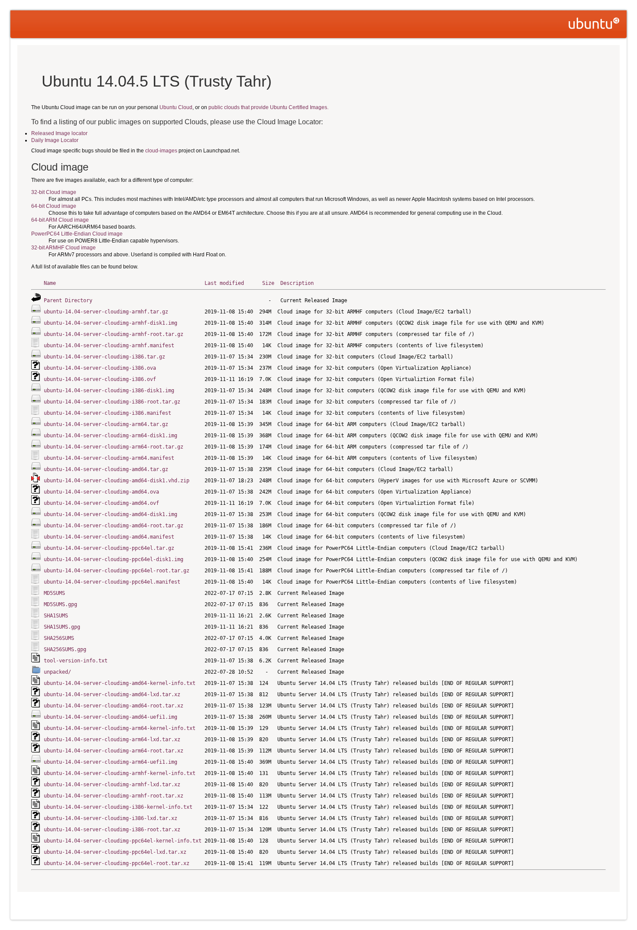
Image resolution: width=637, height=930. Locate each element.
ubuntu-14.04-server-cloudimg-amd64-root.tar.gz (113, 526)
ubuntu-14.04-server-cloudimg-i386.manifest (107, 413)
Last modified (224, 283)
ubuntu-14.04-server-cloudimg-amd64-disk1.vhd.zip (116, 481)
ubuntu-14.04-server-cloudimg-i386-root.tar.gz (112, 402)
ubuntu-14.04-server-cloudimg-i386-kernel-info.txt (118, 807)
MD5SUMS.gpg (60, 604)
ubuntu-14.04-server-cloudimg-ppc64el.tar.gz (109, 548)
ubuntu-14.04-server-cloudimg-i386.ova (100, 368)
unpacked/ (57, 672)
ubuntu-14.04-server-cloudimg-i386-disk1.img (109, 391)
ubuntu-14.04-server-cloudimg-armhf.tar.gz (106, 312)
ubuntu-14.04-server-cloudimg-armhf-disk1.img (110, 323)
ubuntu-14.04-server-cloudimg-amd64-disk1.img (110, 514)
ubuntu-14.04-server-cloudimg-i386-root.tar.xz (112, 830)
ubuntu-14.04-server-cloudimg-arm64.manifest (109, 458)
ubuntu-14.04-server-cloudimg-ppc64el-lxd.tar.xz (115, 852)
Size (268, 283)
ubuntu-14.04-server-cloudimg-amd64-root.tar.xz (113, 706)
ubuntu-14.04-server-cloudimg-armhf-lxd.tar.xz (112, 784)
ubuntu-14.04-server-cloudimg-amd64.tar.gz (106, 469)
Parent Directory (68, 300)
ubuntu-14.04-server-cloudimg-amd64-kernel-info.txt (119, 683)
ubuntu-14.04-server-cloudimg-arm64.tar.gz (106, 424)
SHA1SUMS (56, 616)
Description (297, 283)
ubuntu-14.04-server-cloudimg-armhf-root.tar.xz (113, 796)
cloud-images (161, 151)
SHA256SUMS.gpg (65, 649)
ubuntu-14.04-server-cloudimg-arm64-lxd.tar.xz (112, 739)
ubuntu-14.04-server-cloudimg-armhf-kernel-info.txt (119, 773)
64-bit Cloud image (53, 206)
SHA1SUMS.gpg (62, 627)
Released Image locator (59, 133)
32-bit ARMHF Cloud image (63, 248)
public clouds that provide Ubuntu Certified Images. (268, 107)
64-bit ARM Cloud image (60, 220)
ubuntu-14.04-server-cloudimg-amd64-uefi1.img (110, 717)
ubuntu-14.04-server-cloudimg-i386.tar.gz (104, 357)
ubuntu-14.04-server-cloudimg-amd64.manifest (109, 537)
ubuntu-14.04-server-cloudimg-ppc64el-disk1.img (113, 559)
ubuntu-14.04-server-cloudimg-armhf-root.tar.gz (113, 334)
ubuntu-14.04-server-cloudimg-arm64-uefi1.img (110, 762)
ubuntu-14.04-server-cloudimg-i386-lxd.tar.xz (110, 818)
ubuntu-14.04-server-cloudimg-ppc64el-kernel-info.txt (123, 841)
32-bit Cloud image (53, 192)
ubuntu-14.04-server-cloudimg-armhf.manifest (109, 345)
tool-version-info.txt (75, 661)
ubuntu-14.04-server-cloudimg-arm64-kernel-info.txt (119, 728)
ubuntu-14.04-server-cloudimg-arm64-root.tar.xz (113, 751)
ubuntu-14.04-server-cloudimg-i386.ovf (100, 379)
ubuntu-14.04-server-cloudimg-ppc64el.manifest (112, 582)
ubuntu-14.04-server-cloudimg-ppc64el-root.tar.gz (116, 571)
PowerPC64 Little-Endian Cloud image (77, 234)
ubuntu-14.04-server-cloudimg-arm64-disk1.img (110, 436)
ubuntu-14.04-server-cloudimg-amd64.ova (101, 492)
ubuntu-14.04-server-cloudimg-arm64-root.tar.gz (113, 447)
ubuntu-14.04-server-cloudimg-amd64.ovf (101, 503)
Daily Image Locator (54, 140)
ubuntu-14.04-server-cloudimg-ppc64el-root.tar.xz (116, 863)
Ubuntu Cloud (175, 107)
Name (50, 283)
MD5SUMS (54, 593)
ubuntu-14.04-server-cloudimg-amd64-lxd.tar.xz (112, 694)
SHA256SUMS (59, 638)
